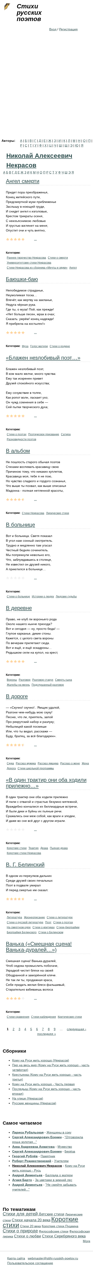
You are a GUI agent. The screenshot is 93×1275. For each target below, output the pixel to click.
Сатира (66, 434)
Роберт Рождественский (31, 1161)
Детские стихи (51, 1214)
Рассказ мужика (26, 763)
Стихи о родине (60, 346)
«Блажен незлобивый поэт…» (43, 358)
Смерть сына (63, 679)
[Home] (6, 6)
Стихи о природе (20, 1230)
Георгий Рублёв (25, 1156)
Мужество (65, 1146)
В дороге (17, 696)
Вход (52, 29)
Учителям (61, 1161)
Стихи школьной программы (36, 768)
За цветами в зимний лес (53, 1180)
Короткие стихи (17, 848)
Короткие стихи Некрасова (24, 853)
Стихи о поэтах (16, 434)
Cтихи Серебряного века (64, 1236)
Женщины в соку (58, 1132)
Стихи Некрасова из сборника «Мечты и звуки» (37, 267)
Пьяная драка (59, 848)
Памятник (48, 1156)
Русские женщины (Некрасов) (34, 1103)
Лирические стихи (57, 513)
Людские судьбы (66, 596)
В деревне (19, 608)
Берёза (70, 1151)
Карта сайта (16, 1258)
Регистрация (68, 29)
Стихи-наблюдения (43, 1016)
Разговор (24, 679)
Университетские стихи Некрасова (29, 262)
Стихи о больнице (18, 596)
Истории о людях (43, 596)
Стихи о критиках (44, 927)
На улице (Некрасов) (27, 1098)
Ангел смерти (22, 181)
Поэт (48, 922)
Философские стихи (53, 1231)
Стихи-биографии (67, 927)
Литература (14, 917)
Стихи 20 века (30, 1226)
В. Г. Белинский (25, 864)
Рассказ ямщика (48, 763)
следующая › (76, 1029)
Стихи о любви (27, 1236)
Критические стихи (70, 1016)
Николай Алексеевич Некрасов (37, 1165)
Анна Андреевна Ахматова (33, 1146)
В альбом (18, 451)
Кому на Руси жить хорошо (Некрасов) (40, 1060)
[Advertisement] (46, 90)
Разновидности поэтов (21, 439)
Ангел (73, 267)
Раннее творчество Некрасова (26, 257)
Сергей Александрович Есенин (37, 1137)
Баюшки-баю (22, 279)
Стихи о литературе (60, 917)
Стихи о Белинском (50, 932)
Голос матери (39, 346)
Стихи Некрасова (33, 513)
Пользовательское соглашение (30, 1263)
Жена (85, 763)
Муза (25, 346)
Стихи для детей (20, 1213)
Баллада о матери (59, 1175)
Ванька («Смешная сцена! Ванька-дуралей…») (39, 947)
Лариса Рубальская (28, 1132)
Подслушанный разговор (48, 684)
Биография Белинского (22, 932)
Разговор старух (42, 679)
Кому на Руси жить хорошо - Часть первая (43, 1084)
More (86, 1241)
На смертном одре (19, 927)
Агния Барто (22, 1180)
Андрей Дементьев (27, 1175)
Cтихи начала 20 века (31, 1220)
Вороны (12, 679)
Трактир (33, 848)
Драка (44, 848)
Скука (10, 763)
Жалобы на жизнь (18, 684)
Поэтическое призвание (43, 434)
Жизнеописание (34, 917)
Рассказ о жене (70, 763)
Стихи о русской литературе (25, 922)
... (35, 239)
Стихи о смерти (58, 257)
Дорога (11, 768)
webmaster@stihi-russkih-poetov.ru (53, 1258)
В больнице (20, 525)
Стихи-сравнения (18, 1016)
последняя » (46, 1034)
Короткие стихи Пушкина (60, 1226)
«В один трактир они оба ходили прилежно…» (46, 783)
